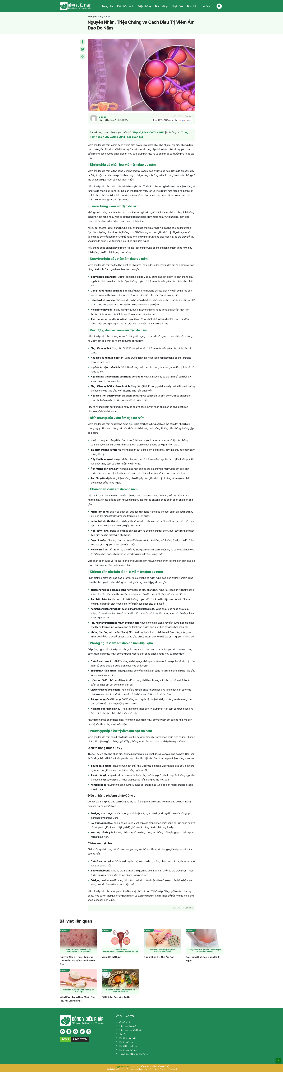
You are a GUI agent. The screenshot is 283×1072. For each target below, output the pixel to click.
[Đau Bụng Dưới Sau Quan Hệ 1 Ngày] (204, 941)
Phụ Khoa (104, 16)
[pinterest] (88, 1031)
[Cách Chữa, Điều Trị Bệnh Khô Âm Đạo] (162, 941)
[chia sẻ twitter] (82, 49)
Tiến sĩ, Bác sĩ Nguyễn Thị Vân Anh (134, 1054)
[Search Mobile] (219, 6)
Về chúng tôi (124, 1022)
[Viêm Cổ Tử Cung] (120, 941)
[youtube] (75, 1031)
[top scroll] (278, 1060)
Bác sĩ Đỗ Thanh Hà (128, 1046)
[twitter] (82, 1031)
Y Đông (102, 117)
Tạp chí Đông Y (75, 6)
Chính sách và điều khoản (130, 1030)
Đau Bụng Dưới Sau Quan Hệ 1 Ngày (202, 959)
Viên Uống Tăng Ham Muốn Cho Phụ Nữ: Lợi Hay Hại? (77, 999)
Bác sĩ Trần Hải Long (128, 1050)
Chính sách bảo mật (127, 1026)
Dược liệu (192, 6)
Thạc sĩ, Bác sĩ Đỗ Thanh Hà (148, 132)
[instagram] (68, 1031)
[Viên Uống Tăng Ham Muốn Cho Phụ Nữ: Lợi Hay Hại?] (78, 981)
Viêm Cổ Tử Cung (111, 957)
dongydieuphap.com (122, 1066)
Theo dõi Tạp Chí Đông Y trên (165, 120)
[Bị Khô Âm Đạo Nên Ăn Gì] (120, 981)
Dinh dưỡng (161, 6)
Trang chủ (107, 6)
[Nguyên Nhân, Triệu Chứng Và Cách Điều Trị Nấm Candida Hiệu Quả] (78, 941)
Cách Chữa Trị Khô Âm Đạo (159, 957)
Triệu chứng (144, 6)
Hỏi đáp (206, 6)
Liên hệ (122, 1034)
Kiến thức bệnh (125, 6)
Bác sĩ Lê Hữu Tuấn (127, 1038)
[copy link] (82, 57)
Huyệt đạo (177, 6)
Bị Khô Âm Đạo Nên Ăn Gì (116, 997)
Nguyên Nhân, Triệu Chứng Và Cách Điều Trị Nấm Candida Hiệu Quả (78, 961)
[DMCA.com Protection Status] (74, 1039)
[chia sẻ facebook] (82, 42)
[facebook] (62, 1031)
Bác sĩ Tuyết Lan (126, 1042)
